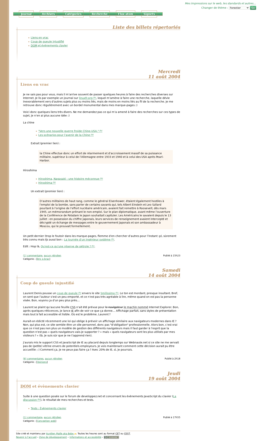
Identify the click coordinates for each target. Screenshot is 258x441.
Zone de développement (53, 437)
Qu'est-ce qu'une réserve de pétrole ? (66, 246)
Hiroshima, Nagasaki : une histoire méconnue (68, 178)
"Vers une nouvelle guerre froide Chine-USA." (68, 131)
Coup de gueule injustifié (47, 41)
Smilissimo (107, 293)
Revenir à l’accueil (26, 437)
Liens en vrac (40, 37)
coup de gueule (67, 293)
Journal (26, 13)
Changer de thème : (215, 7)
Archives (48, 13)
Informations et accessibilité (85, 437)
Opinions (42, 362)
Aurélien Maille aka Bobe (59, 433)
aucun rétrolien (52, 255)
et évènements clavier (49, 45)
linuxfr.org (86, 97)
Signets (149, 13)
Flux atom (125, 13)
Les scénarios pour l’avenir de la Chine (64, 134)
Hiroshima (45, 182)
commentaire (33, 255)
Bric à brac (43, 259)
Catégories (73, 13)
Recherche (100, 13)
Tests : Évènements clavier (48, 408)
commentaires (33, 358)
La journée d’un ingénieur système (87, 239)
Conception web (46, 421)
